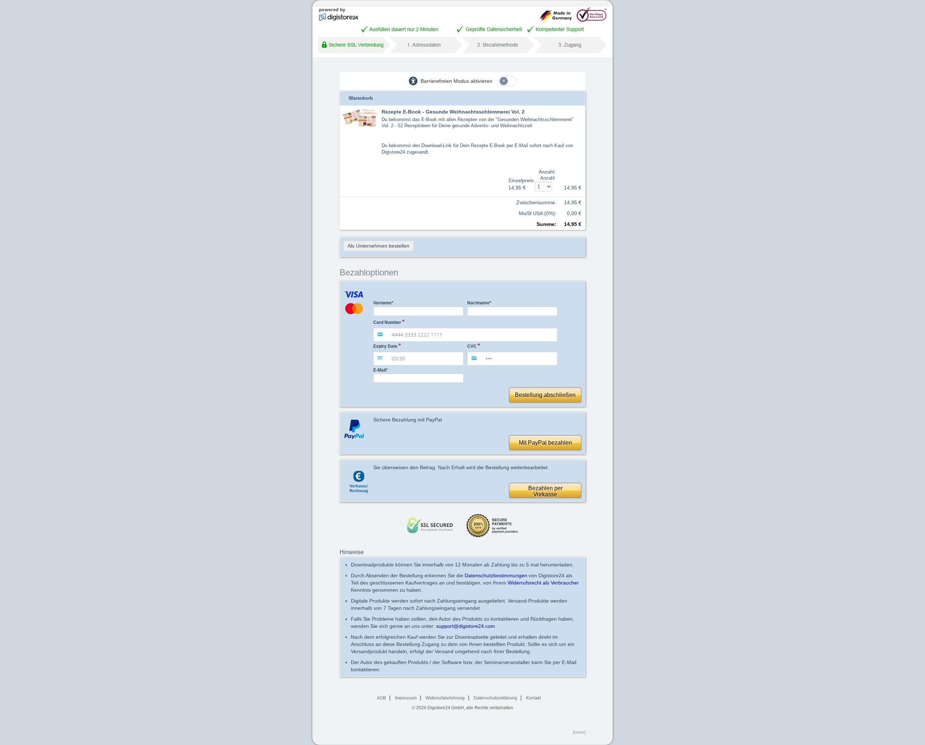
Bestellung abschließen (545, 395)
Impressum (406, 698)
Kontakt (533, 698)
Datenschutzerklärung (495, 698)
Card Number (387, 322)
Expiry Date (385, 346)
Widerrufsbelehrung (445, 698)
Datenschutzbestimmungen (496, 575)
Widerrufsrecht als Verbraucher (543, 583)
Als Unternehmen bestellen (378, 246)
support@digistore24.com (465, 626)
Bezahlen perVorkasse (545, 491)
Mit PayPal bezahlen (545, 443)
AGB (381, 698)
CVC (472, 346)
